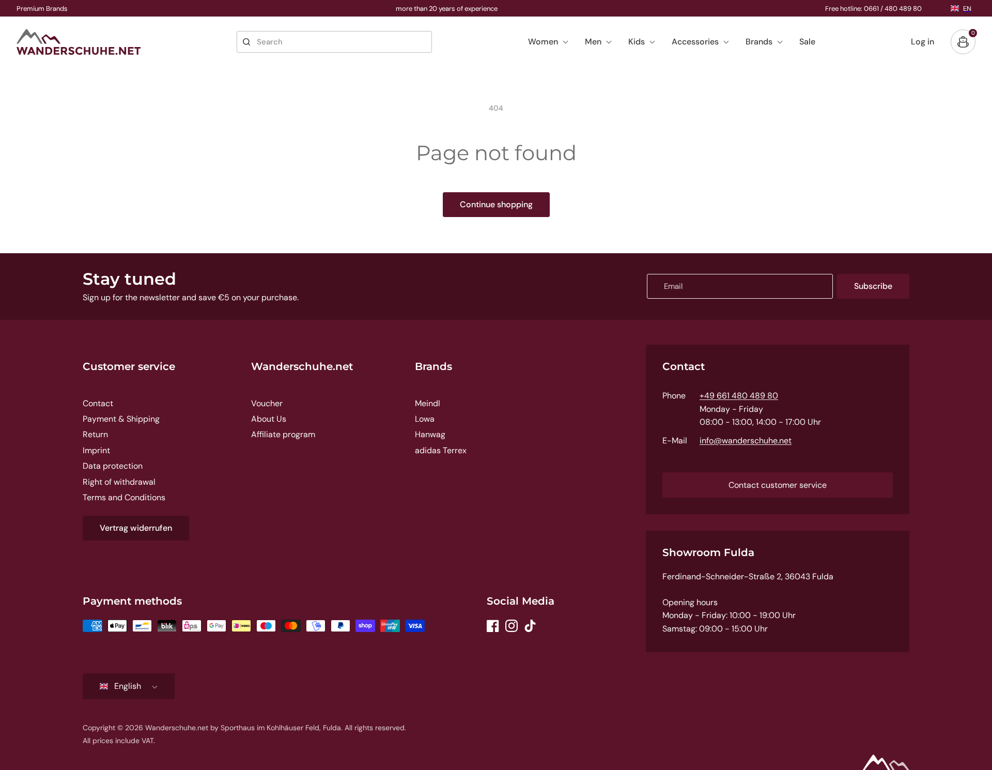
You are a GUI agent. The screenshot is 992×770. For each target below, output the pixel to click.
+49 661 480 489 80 (739, 395)
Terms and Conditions (124, 497)
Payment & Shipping (121, 418)
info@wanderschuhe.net (746, 440)
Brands (759, 41)
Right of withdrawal (119, 481)
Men (593, 41)
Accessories (695, 41)
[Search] (246, 41)
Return (95, 434)
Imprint (96, 450)
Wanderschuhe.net (302, 366)
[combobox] (334, 42)
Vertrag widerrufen (136, 527)
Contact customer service (778, 485)
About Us (268, 418)
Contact (98, 403)
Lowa (425, 418)
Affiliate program (283, 434)
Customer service (129, 366)
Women (543, 41)
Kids (636, 41)
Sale (807, 41)
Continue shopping (496, 204)
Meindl (427, 403)
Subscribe (873, 286)
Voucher (267, 403)
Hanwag (430, 434)
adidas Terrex (441, 450)
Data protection (113, 465)
